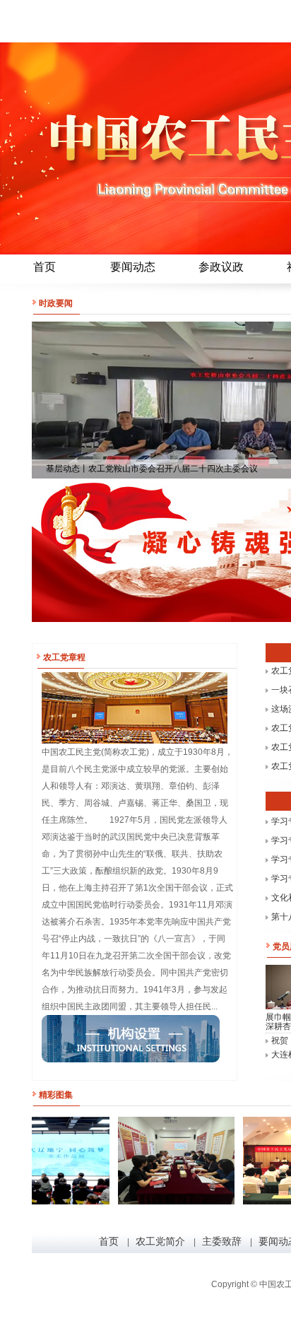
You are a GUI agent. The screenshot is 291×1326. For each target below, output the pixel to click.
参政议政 (221, 267)
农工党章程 (64, 657)
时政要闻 (56, 303)
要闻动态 (132, 267)
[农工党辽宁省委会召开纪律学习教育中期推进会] (165, 1160)
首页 (44, 267)
